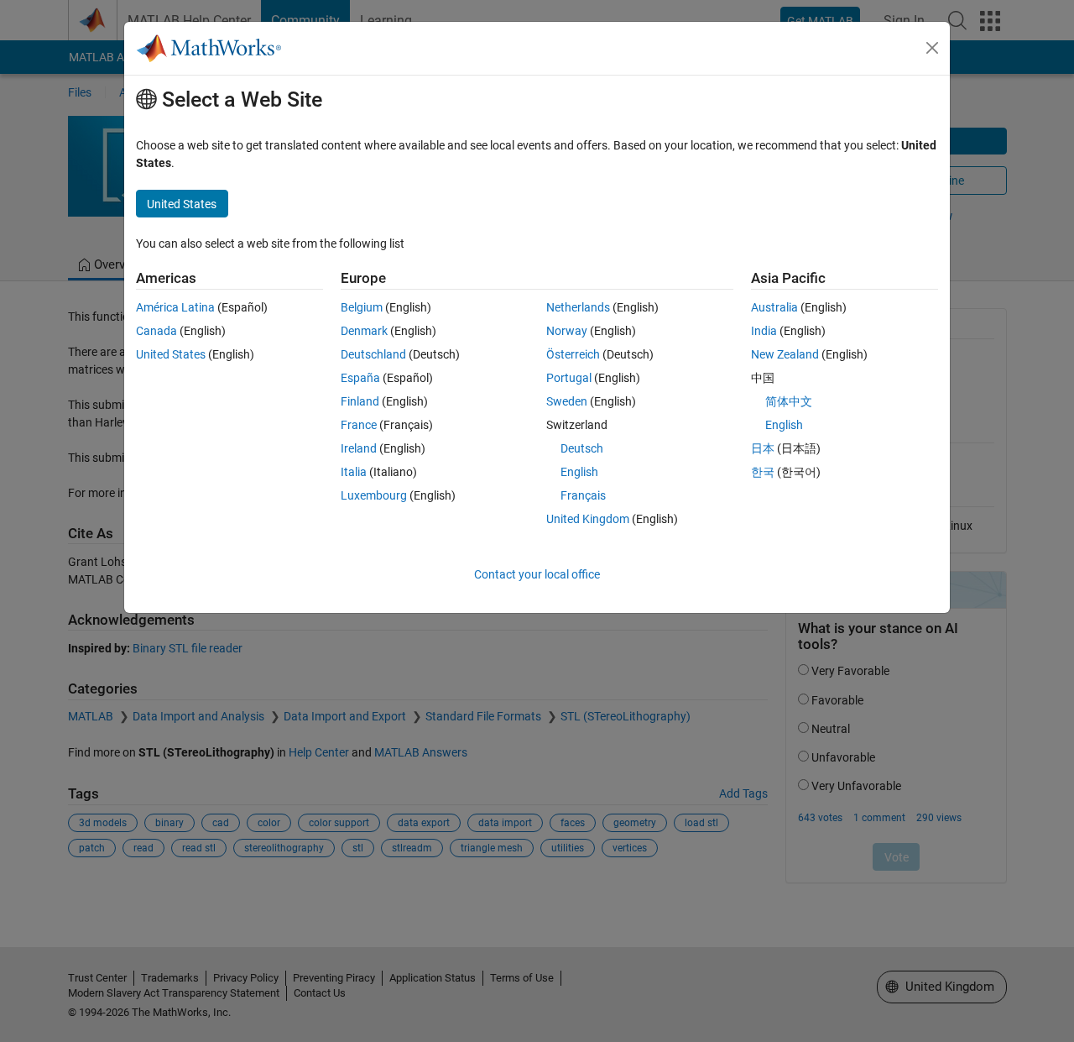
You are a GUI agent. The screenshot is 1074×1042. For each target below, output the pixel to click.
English (579, 472)
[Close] (932, 48)
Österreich (573, 354)
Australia (774, 307)
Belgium (362, 307)
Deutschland (373, 354)
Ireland (359, 448)
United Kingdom (587, 519)
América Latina (175, 307)
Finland (360, 401)
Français (583, 495)
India (764, 331)
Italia (354, 472)
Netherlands (578, 307)
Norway (566, 331)
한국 (762, 472)
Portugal (569, 378)
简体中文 (788, 401)
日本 (762, 448)
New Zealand (785, 354)
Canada (156, 331)
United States (171, 354)
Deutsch (581, 448)
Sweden (566, 401)
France (359, 425)
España (360, 378)
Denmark (364, 331)
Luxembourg (374, 495)
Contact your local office (537, 574)
